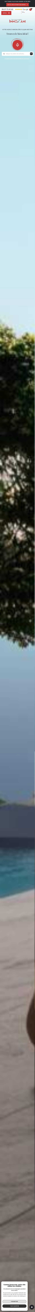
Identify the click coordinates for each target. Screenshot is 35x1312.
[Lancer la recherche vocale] (17, 44)
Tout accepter (14, 1306)
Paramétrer (14, 1301)
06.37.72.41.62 (7, 9)
